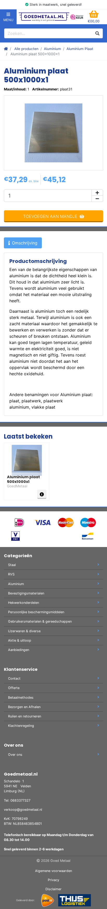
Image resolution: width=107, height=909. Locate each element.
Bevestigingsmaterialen (26, 593)
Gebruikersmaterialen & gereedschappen (40, 621)
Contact (14, 678)
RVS (11, 574)
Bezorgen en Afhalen (24, 707)
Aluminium (52, 49)
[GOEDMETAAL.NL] (44, 17)
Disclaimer (53, 889)
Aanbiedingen (18, 650)
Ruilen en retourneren (24, 716)
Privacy (53, 880)
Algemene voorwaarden (53, 871)
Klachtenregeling (21, 726)
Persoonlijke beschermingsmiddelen (36, 612)
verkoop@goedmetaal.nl (23, 810)
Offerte (13, 688)
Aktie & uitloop (19, 640)
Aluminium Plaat (79, 49)
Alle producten (26, 49)
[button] (93, 17)
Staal (12, 565)
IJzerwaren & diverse (24, 631)
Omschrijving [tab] (24, 242)
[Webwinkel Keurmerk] (76, 17)
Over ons (15, 755)
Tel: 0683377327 (17, 800)
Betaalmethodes (21, 697)
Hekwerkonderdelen (23, 603)
